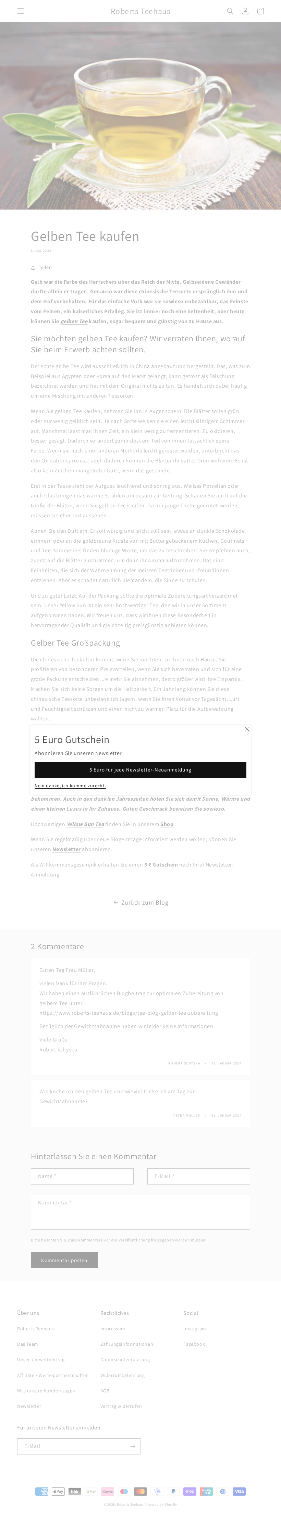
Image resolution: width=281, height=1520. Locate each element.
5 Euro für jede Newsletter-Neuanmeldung (140, 769)
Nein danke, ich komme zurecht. (70, 785)
